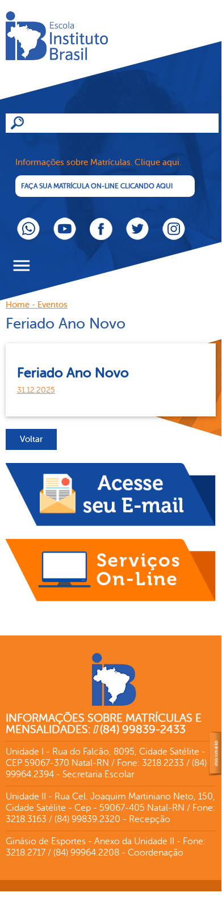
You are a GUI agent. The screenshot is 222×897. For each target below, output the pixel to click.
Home (18, 305)
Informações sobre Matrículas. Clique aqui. (98, 162)
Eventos (52, 305)
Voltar (31, 439)
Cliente (91, 53)
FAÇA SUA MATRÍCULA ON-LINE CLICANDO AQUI (97, 186)
